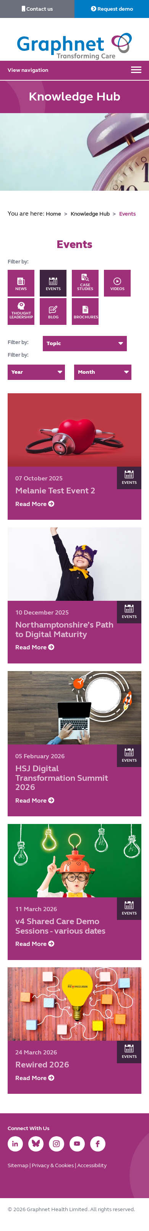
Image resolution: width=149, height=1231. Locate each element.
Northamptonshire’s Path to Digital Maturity (64, 629)
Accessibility (92, 1165)
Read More (31, 504)
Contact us (39, 9)
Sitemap (18, 1165)
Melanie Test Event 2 (55, 490)
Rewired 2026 (42, 1065)
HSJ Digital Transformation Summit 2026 (61, 777)
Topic (54, 343)
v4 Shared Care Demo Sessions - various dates (60, 926)
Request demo (114, 9)
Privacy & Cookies (53, 1165)
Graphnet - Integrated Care (74, 39)
